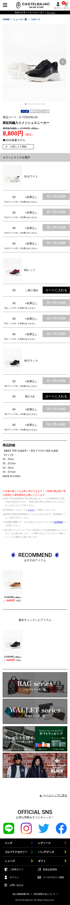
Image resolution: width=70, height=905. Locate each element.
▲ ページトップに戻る (53, 795)
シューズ (10, 860)
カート (66, 5)
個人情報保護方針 (21, 894)
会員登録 (58, 522)
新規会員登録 (50, 869)
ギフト (42, 860)
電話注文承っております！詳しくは (35, 12)
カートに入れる (56, 290)
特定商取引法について (44, 894)
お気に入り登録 (18, 146)
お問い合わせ (17, 885)
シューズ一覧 (20, 19)
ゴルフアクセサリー (16, 851)
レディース (44, 842)
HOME (6, 19)
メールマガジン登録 (53, 877)
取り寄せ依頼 (56, 196)
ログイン (58, 8)
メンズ (8, 842)
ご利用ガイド (17, 869)
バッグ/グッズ (46, 851)
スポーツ (35, 19)
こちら (31, 510)
